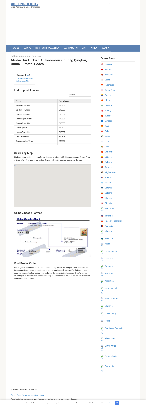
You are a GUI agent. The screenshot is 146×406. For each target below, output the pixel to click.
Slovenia (109, 306)
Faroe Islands (111, 356)
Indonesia (109, 85)
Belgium (108, 162)
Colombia (109, 95)
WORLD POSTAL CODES (24, 4)
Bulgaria (108, 193)
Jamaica (109, 258)
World (13, 56)
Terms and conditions (30, 395)
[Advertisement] (73, 27)
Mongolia (109, 74)
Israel (107, 141)
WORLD (16, 48)
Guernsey (109, 266)
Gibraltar (108, 203)
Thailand (109, 216)
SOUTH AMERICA (71, 48)
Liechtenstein (111, 251)
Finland (108, 182)
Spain (107, 126)
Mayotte (108, 231)
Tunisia (108, 116)
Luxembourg (110, 313)
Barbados (109, 273)
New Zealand (111, 288)
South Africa (110, 346)
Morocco (109, 69)
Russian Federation (113, 221)
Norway (108, 64)
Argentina (109, 281)
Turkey (108, 110)
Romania (109, 226)
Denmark (109, 152)
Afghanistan (110, 172)
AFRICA (94, 48)
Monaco (108, 198)
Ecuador (108, 157)
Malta (107, 244)
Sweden (108, 121)
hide (27, 75)
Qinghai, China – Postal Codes (31, 56)
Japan (107, 80)
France (108, 177)
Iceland (108, 321)
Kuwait (108, 136)
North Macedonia (112, 298)
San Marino (110, 366)
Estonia (108, 188)
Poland (108, 131)
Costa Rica (110, 90)
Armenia (108, 167)
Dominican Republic (114, 328)
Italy (107, 146)
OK (117, 403)
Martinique (110, 208)
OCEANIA (105, 48)
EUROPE (27, 48)
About (42, 395)
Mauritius (109, 238)
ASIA (84, 48)
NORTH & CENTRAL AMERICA (47, 48)
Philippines (110, 338)
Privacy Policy (16, 395)
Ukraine (108, 105)
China (18, 56)
